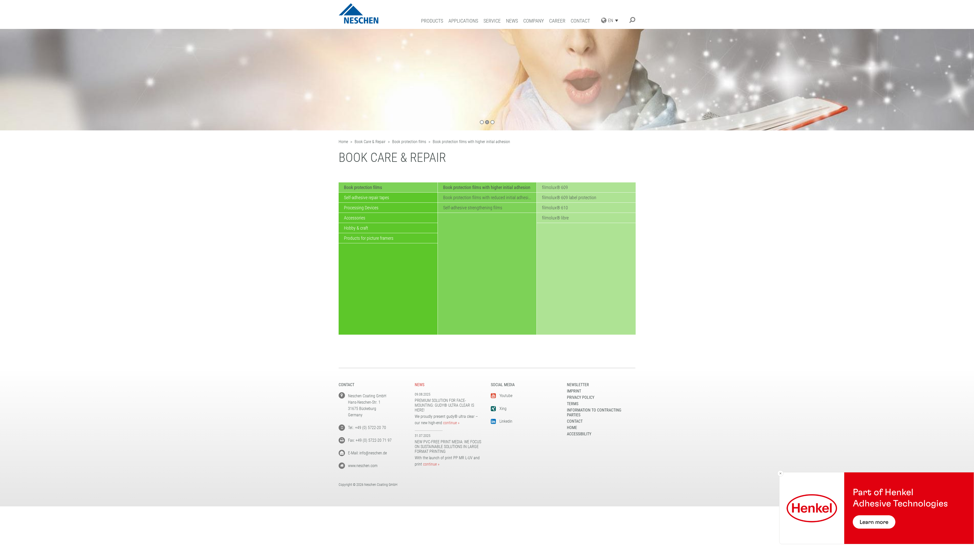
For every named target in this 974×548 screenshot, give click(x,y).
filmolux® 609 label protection (569, 197)
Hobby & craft (356, 228)
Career (557, 21)
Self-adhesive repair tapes (366, 197)
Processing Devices (361, 207)
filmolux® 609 (555, 187)
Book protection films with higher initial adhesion (486, 187)
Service (492, 21)
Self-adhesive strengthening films (472, 207)
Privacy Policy (580, 397)
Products (432, 21)
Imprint (574, 391)
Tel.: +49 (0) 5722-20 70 (367, 427)
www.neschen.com (362, 465)
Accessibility (579, 434)
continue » (451, 422)
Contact (580, 21)
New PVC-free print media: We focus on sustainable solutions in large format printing (448, 446)
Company (533, 21)
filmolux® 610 (555, 207)
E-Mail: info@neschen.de (367, 453)
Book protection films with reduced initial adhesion (488, 197)
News (512, 21)
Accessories (354, 217)
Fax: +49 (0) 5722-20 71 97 (370, 440)
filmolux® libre (555, 217)
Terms (572, 403)
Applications (463, 21)
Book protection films (363, 187)
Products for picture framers (368, 238)
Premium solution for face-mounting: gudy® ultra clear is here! (444, 405)
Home (572, 427)
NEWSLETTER (578, 384)
